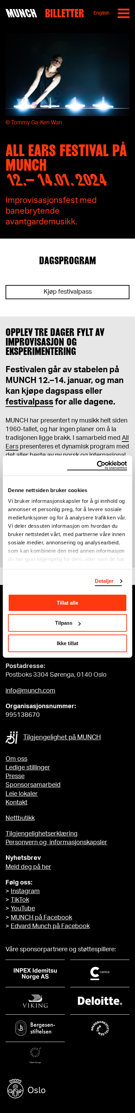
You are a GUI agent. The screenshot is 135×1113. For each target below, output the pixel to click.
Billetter (64, 13)
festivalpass (29, 402)
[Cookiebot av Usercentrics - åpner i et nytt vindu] (97, 465)
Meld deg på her (28, 867)
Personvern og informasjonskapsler (56, 842)
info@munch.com (30, 691)
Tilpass (63, 623)
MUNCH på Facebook (41, 918)
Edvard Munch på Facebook (50, 926)
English (101, 13)
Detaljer (104, 581)
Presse (15, 776)
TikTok (20, 900)
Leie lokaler (22, 794)
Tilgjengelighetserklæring (42, 834)
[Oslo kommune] (67, 1089)
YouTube (23, 909)
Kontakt (16, 803)
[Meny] (123, 13)
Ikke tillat (67, 643)
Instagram (25, 891)
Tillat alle (67, 603)
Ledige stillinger (28, 768)
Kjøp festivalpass (68, 292)
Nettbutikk (20, 818)
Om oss (16, 759)
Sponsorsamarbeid (33, 785)
